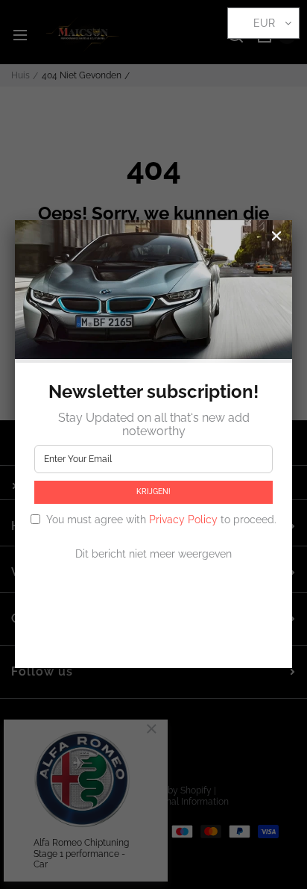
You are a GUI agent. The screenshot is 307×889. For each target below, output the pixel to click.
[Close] (276, 236)
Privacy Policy (183, 519)
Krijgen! (153, 491)
